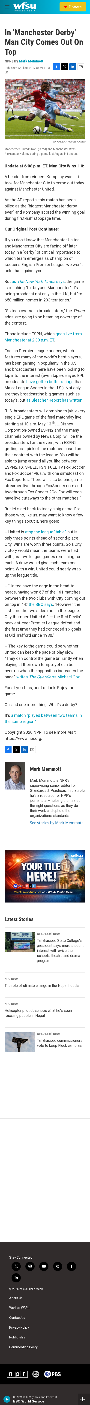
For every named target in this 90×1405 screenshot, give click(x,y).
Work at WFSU (19, 1308)
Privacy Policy (19, 1327)
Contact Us (17, 1317)
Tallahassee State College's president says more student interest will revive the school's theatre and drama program (60, 950)
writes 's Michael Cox (48, 676)
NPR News (11, 979)
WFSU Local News (48, 934)
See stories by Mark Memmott (56, 822)
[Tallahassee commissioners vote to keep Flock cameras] (20, 1042)
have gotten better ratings (50, 381)
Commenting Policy (23, 1347)
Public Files (17, 1337)
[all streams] (84, 1399)
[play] (7, 1399)
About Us (16, 1298)
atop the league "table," (45, 531)
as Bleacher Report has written (54, 400)
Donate (75, 7)
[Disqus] (45, 1180)
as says (38, 281)
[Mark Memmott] (15, 776)
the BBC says (41, 604)
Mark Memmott (31, 61)
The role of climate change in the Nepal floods (42, 985)
